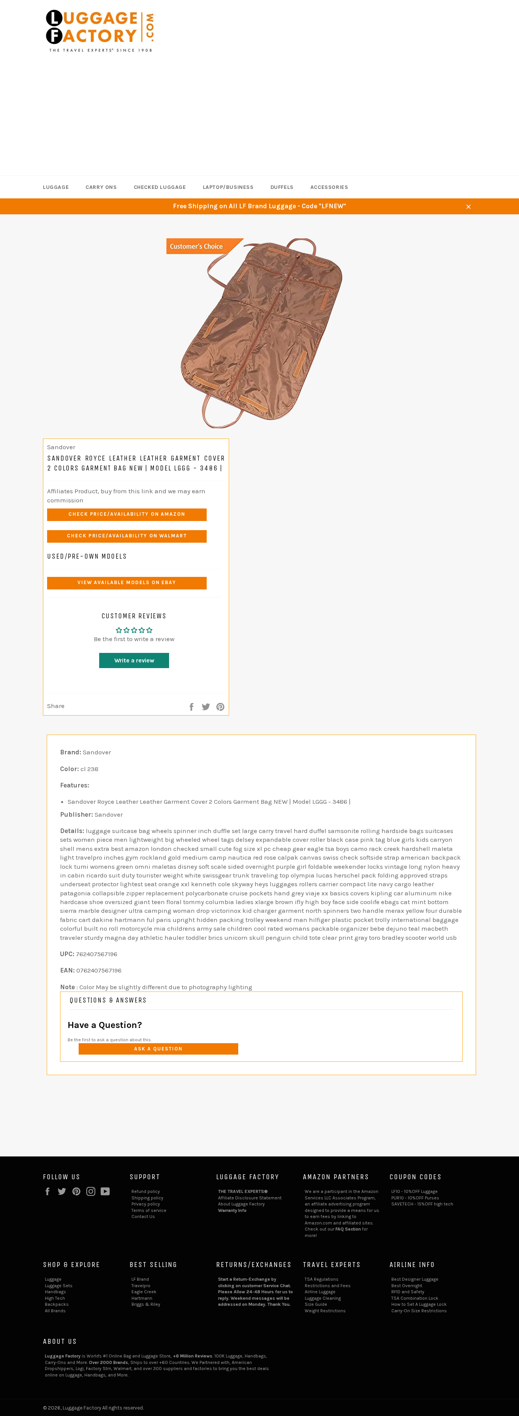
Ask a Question (158, 1049)
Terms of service (148, 1210)
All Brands (55, 1310)
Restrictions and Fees (328, 1285)
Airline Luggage (320, 1291)
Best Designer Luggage (414, 1279)
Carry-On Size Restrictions (419, 1310)
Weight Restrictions (325, 1310)
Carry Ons (101, 187)
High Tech (55, 1298)
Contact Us (143, 1216)
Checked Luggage (160, 187)
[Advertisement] (259, 118)
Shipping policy (147, 1198)
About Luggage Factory (241, 1204)
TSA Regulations (322, 1279)
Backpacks (57, 1304)
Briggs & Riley (145, 1304)
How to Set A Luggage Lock (419, 1304)
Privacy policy (145, 1204)
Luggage (56, 187)
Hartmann (141, 1298)
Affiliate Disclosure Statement (250, 1198)
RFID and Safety (407, 1291)
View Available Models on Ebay (127, 582)
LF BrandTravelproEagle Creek (144, 1285)
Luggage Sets (59, 1285)
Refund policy (145, 1191)
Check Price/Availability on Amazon (126, 514)
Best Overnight (406, 1285)
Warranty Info (232, 1210)
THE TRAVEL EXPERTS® (243, 1191)
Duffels (282, 187)
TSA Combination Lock (414, 1298)
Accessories (329, 187)
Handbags (55, 1291)
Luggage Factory (82, 1408)
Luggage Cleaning (323, 1298)
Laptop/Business (228, 187)
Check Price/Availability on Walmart (127, 536)
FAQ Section (348, 1229)
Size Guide (316, 1304)
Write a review (134, 660)
